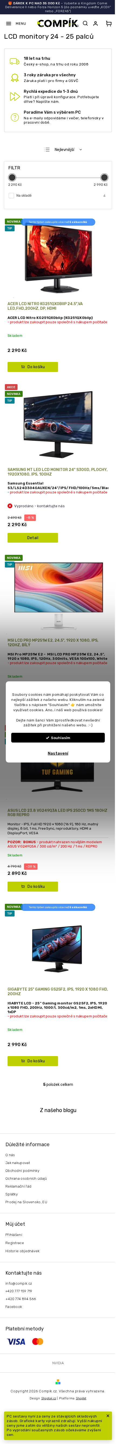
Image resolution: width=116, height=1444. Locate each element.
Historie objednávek (22, 1251)
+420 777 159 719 (18, 1291)
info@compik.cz (18, 1283)
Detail (32, 538)
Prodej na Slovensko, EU (26, 1202)
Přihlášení (13, 1235)
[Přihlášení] (96, 23)
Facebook (13, 1307)
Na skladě (60, 195)
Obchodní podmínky (22, 1171)
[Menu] (15, 23)
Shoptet (81, 1398)
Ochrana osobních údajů (26, 1178)
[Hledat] (85, 23)
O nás (10, 1155)
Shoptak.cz (48, 1398)
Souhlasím (60, 738)
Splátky (11, 1194)
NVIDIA (58, 1363)
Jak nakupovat (17, 1163)
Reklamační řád (18, 1186)
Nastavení (58, 753)
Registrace (14, 1243)
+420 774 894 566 (20, 1299)
